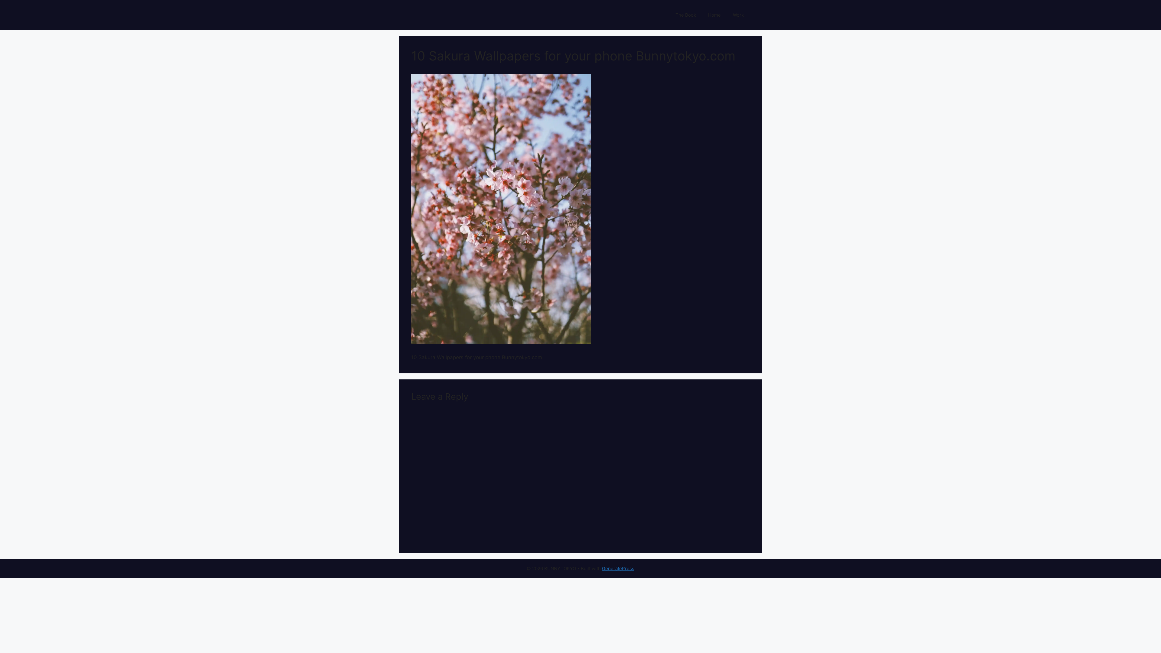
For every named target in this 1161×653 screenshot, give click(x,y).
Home (714, 15)
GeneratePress (618, 568)
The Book (685, 15)
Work (738, 15)
